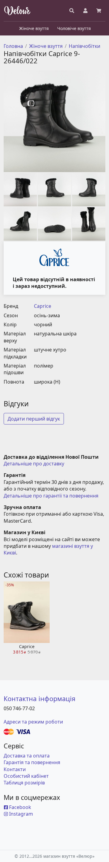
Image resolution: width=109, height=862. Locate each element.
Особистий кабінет (26, 776)
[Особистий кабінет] (85, 10)
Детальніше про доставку (34, 463)
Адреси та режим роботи (33, 721)
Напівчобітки (84, 46)
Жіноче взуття (46, 46)
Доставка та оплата (27, 755)
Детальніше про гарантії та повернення (51, 495)
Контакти (15, 769)
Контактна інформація (39, 698)
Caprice (42, 306)
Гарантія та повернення (32, 762)
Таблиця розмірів (24, 782)
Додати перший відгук (34, 418)
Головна (13, 46)
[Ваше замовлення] (98, 10)
